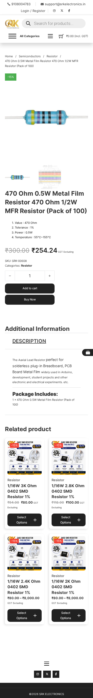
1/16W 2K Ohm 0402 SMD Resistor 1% (66, 587)
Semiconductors (30, 56)
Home (9, 56)
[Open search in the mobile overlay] (53, 23)
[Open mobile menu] (50, 36)
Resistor (52, 56)
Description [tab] (29, 341)
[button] (81, 80)
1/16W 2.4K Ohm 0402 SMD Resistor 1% (23, 587)
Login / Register (33, 11)
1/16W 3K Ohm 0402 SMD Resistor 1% (22, 491)
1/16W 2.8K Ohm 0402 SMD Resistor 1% (68, 491)
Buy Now (30, 299)
